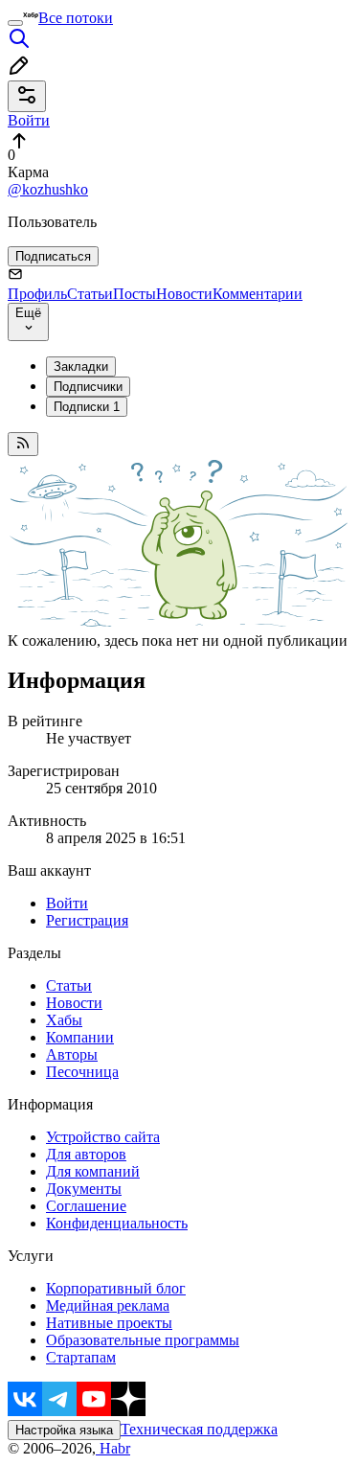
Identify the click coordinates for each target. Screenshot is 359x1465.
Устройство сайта (103, 1137)
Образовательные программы (142, 1340)
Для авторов (86, 1154)
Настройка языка (64, 1430)
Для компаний (93, 1171)
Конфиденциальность (117, 1223)
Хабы (64, 1020)
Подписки (87, 407)
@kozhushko (48, 189)
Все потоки (75, 18)
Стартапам (81, 1357)
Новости (184, 294)
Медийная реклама (107, 1305)
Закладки (81, 366)
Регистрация (87, 920)
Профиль (37, 294)
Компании (80, 1037)
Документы (84, 1188)
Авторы (72, 1054)
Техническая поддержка (199, 1429)
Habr (113, 1448)
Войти (67, 903)
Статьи (90, 294)
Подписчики (88, 386)
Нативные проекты (109, 1323)
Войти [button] (29, 120)
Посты (134, 294)
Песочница (82, 1072)
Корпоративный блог (116, 1288)
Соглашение (86, 1206)
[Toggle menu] (15, 23)
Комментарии (258, 294)
